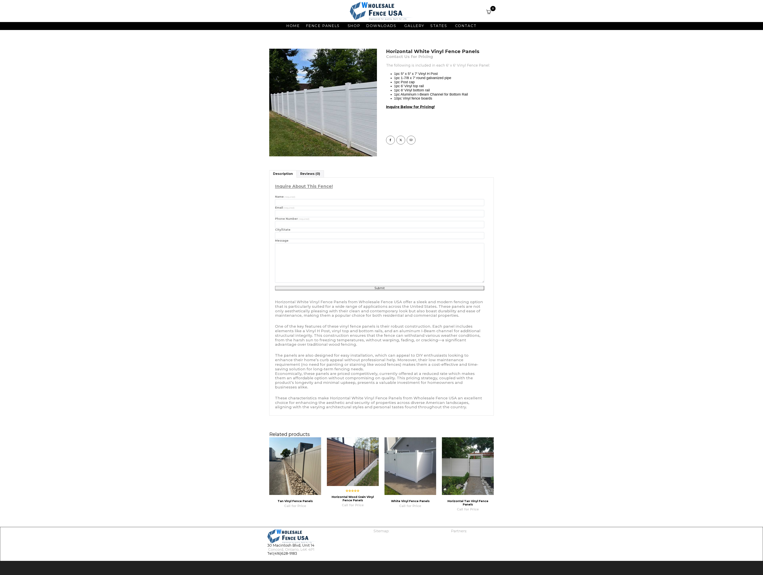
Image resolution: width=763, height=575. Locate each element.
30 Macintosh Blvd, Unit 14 (290, 545)
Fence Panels (323, 26)
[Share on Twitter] (400, 140)
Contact (466, 26)
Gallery (414, 26)
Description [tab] (283, 174)
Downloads (381, 26)
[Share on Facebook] (390, 140)
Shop (354, 26)
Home (293, 26)
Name (285, 196)
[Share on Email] (411, 140)
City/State (282, 229)
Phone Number (292, 218)
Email (284, 207)
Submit (380, 288)
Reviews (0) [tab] (310, 174)
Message (282, 240)
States (438, 26)
